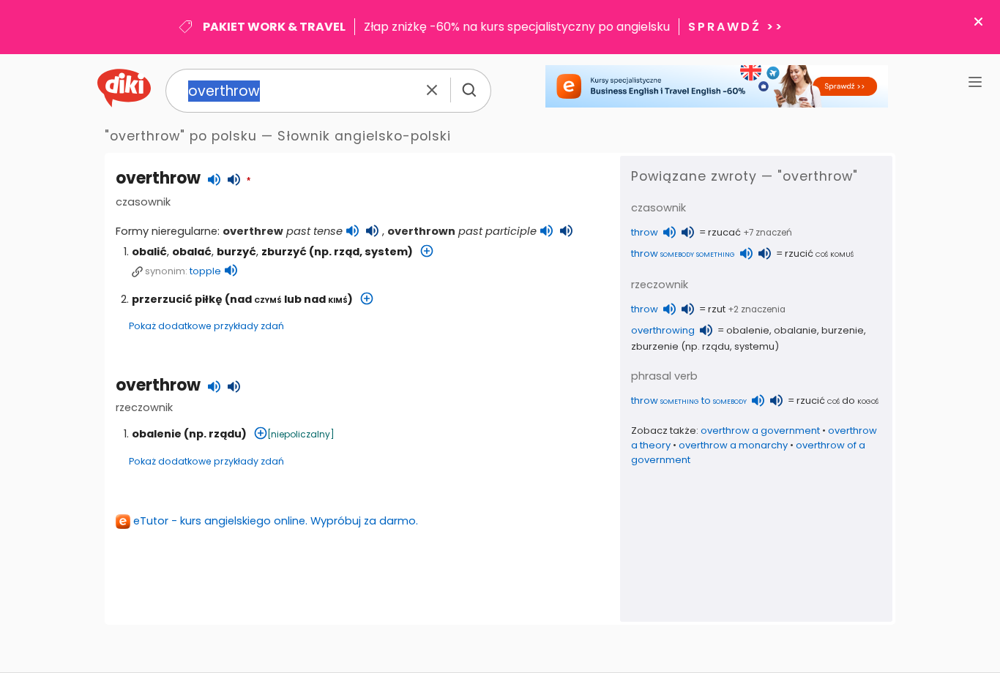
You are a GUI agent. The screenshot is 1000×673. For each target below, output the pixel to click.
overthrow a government (760, 430)
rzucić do (837, 400)
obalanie (795, 330)
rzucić (819, 253)
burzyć (236, 251)
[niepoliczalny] (301, 434)
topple (205, 271)
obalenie (157, 433)
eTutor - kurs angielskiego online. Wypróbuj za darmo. (275, 521)
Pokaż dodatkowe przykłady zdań (206, 326)
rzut (716, 309)
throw (644, 232)
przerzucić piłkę (177, 299)
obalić (149, 251)
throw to (689, 400)
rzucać (724, 232)
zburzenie (655, 346)
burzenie (842, 330)
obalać (192, 251)
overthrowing (663, 330)
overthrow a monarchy (733, 445)
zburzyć (284, 251)
